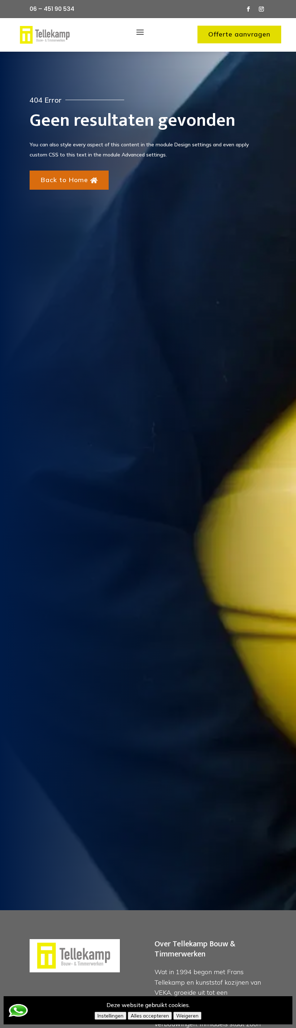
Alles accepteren (150, 1016)
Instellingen (110, 1016)
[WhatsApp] (18, 1015)
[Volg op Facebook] (248, 9)
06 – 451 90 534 (52, 9)
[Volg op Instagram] (261, 9)
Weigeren (187, 1016)
